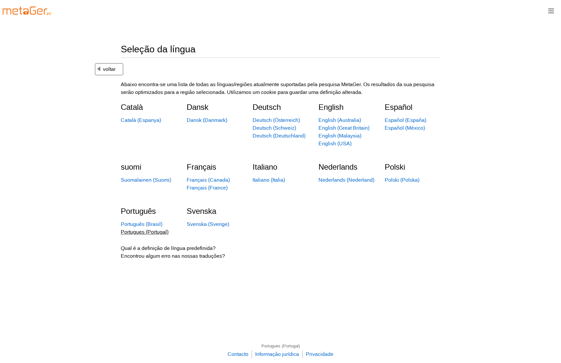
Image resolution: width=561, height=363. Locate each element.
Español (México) (405, 128)
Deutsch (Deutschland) (279, 135)
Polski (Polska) (402, 180)
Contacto (238, 354)
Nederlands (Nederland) (346, 180)
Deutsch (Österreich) (276, 120)
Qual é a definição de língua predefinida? (168, 248)
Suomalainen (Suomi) (146, 180)
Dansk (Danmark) (207, 120)
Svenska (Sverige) (208, 224)
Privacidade (319, 354)
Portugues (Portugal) (280, 346)
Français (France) (207, 187)
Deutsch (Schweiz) (274, 128)
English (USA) (335, 143)
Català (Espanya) (141, 120)
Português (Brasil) (141, 224)
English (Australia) (339, 120)
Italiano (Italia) (269, 180)
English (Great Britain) (343, 128)
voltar (109, 69)
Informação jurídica (277, 354)
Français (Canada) (208, 180)
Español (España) (405, 120)
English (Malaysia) (339, 135)
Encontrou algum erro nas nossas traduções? (173, 256)
